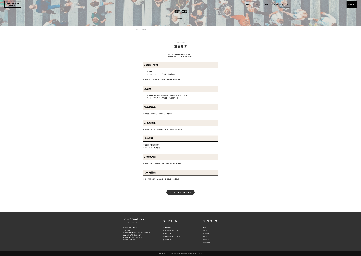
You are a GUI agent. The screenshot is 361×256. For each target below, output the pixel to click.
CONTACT (206, 243)
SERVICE (206, 234)
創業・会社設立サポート (170, 231)
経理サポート (167, 240)
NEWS (205, 237)
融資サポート (167, 234)
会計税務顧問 (167, 227)
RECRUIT (206, 240)
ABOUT (205, 231)
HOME (205, 227)
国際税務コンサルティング (171, 237)
